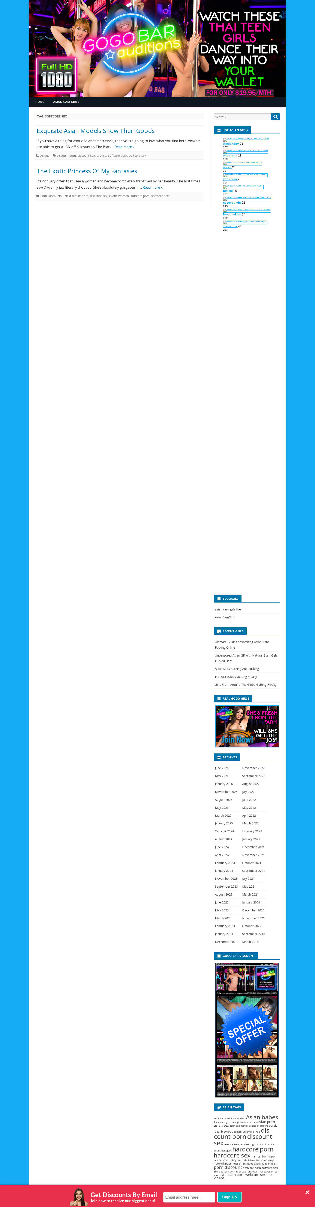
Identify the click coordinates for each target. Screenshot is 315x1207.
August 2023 (223, 894)
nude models (268, 1163)
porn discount (228, 1167)
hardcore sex (232, 1155)
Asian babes (262, 1117)
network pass (223, 1163)
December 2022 (226, 942)
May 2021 (249, 886)
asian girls (236, 1122)
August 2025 (223, 800)
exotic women (119, 196)
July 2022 (248, 792)
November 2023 (226, 878)
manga (270, 1160)
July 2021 (248, 878)
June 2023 (222, 902)
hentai (256, 1156)
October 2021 (251, 863)
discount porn (66, 155)
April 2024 (222, 855)
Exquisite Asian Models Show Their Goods (96, 130)
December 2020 (253, 910)
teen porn (229, 1171)
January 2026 (224, 784)
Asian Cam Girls (66, 102)
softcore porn (117, 155)
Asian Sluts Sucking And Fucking (237, 669)
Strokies (218, 1171)
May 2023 (222, 910)
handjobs (226, 1150)
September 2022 (253, 776)
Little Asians (248, 1160)
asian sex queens (258, 1125)
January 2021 (251, 902)
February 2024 (225, 863)
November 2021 (253, 855)
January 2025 (224, 823)
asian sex (221, 1125)
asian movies (249, 1122)
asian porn (266, 1121)
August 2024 (223, 839)
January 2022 (251, 839)
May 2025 (222, 808)
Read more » (125, 146)
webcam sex (255, 1174)
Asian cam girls (222, 1122)
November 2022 (253, 768)
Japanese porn (222, 1160)
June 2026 (222, 768)
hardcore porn (252, 1149)
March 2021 (250, 894)
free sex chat (241, 1144)
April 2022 (249, 815)
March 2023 (223, 918)
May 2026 (222, 776)
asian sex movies (239, 1125)
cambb (238, 1131)
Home (39, 102)
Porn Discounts (51, 196)
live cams (260, 1160)
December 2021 (253, 847)
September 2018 (253, 934)
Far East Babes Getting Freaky (236, 677)
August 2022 (251, 784)
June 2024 (222, 847)
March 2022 (250, 823)
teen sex (241, 1171)
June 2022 (249, 800)
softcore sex (137, 155)
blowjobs (227, 1131)
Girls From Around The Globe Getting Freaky (245, 684)
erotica (101, 155)
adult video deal (236, 1118)
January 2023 (224, 934)
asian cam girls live (228, 609)
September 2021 (253, 871)
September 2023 (226, 886)
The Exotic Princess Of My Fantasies (87, 171)
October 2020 (251, 926)
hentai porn (270, 1156)
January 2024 (224, 871)
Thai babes (264, 1171)
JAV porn (236, 1160)
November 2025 (226, 792)
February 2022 (252, 831)
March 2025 (223, 815)
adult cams (220, 1118)
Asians (44, 155)
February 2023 (225, 926)
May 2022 (249, 808)
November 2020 (253, 918)
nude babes (254, 1163)
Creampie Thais (251, 1131)
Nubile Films (239, 1163)
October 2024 (224, 831)
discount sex (86, 155)
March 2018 (250, 942)
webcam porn (233, 1174)
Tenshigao (252, 1171)
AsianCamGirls (225, 617)
